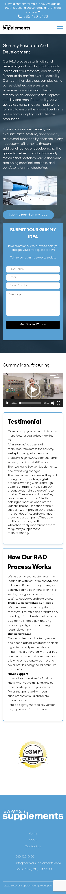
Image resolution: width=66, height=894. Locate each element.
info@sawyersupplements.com (38, 863)
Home (33, 833)
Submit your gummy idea (28, 214)
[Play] (7, 403)
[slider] (30, 403)
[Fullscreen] (58, 403)
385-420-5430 (35, 17)
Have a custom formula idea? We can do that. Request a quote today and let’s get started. (33, 8)
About (33, 840)
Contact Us (33, 846)
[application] (33, 390)
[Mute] (52, 403)
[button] (33, 389)
